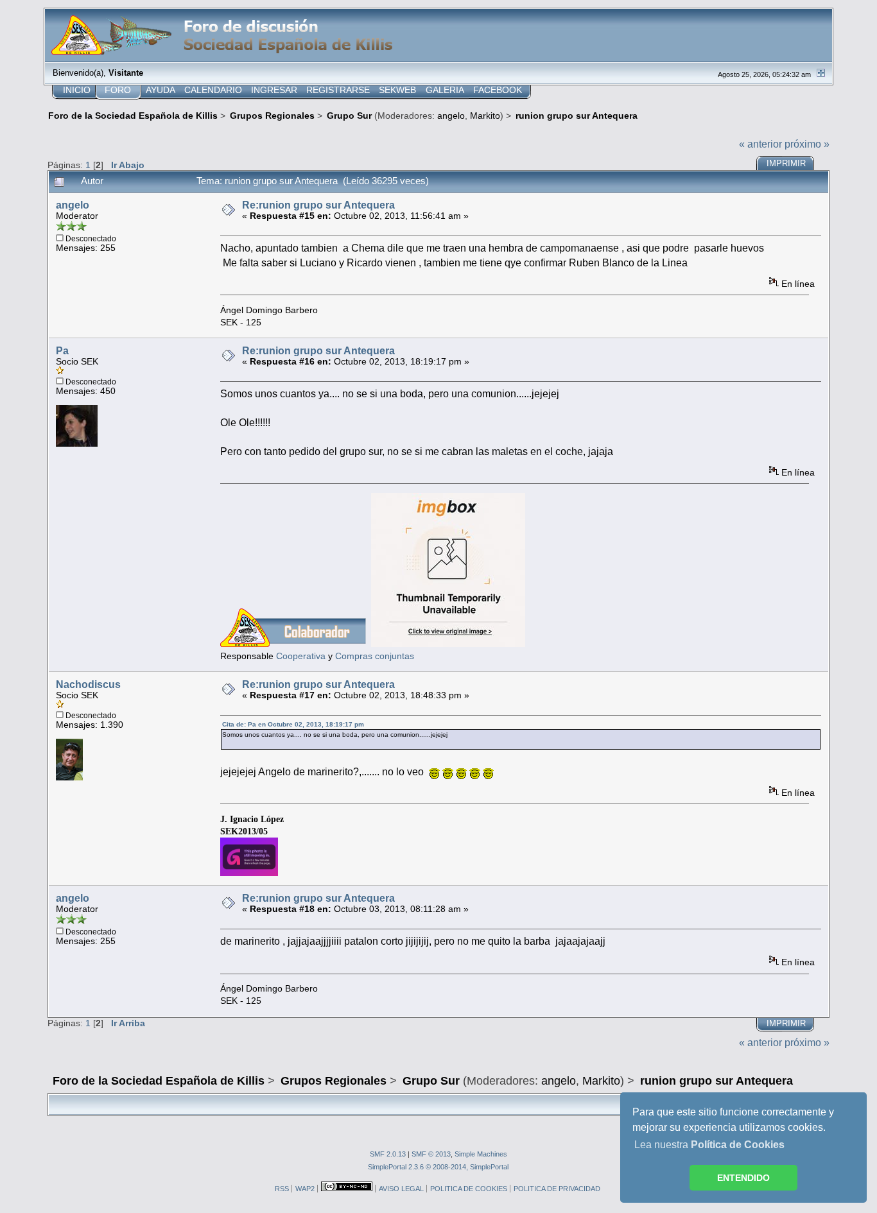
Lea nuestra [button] (709, 1144)
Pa (62, 350)
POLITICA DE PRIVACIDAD (557, 1188)
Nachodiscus (88, 684)
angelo (451, 115)
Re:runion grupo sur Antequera (318, 205)
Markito (485, 115)
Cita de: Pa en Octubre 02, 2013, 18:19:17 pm (293, 724)
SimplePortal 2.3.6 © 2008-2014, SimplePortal (438, 1167)
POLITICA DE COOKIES (468, 1188)
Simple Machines (481, 1154)
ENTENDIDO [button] (743, 1178)
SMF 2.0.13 (388, 1154)
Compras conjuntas (374, 656)
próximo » (807, 144)
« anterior (760, 144)
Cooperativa (301, 656)
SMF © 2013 (431, 1154)
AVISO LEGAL (401, 1188)
